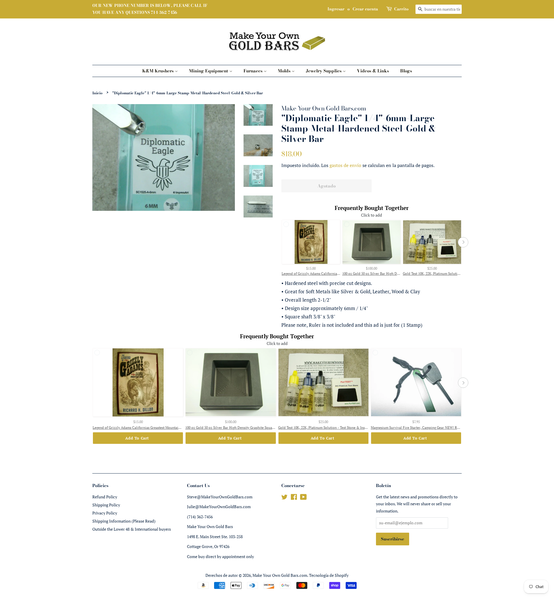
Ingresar (336, 9)
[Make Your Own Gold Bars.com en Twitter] (284, 498)
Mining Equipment (209, 70)
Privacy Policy (104, 513)
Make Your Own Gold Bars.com (279, 575)
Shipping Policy (106, 505)
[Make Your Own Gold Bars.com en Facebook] (294, 498)
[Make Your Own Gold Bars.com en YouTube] (303, 498)
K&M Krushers (158, 70)
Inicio (97, 93)
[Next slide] (463, 242)
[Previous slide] (280, 242)
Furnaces (254, 70)
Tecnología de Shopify (329, 575)
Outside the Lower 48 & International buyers (131, 529)
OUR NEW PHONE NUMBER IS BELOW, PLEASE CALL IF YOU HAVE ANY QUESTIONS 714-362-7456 (149, 9)
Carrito (401, 9)
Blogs (406, 70)
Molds (285, 70)
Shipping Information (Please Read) (124, 521)
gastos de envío (345, 165)
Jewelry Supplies (324, 70)
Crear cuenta (365, 9)
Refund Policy (104, 497)
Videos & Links (373, 70)
